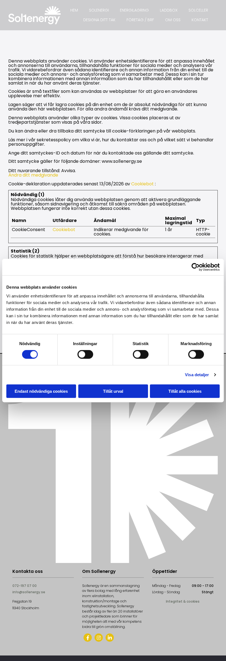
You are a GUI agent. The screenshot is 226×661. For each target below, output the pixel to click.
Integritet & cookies (183, 601)
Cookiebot (142, 184)
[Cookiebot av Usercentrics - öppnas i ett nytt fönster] (195, 267)
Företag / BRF (140, 20)
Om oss (173, 20)
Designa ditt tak (99, 20)
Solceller (198, 10)
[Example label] (99, 637)
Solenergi (99, 10)
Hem (74, 10)
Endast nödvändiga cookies (41, 391)
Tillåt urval (113, 391)
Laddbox (168, 10)
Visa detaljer (197, 374)
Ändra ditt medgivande (33, 175)
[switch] (85, 354)
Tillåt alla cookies (184, 391)
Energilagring (134, 10)
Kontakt (200, 20)
